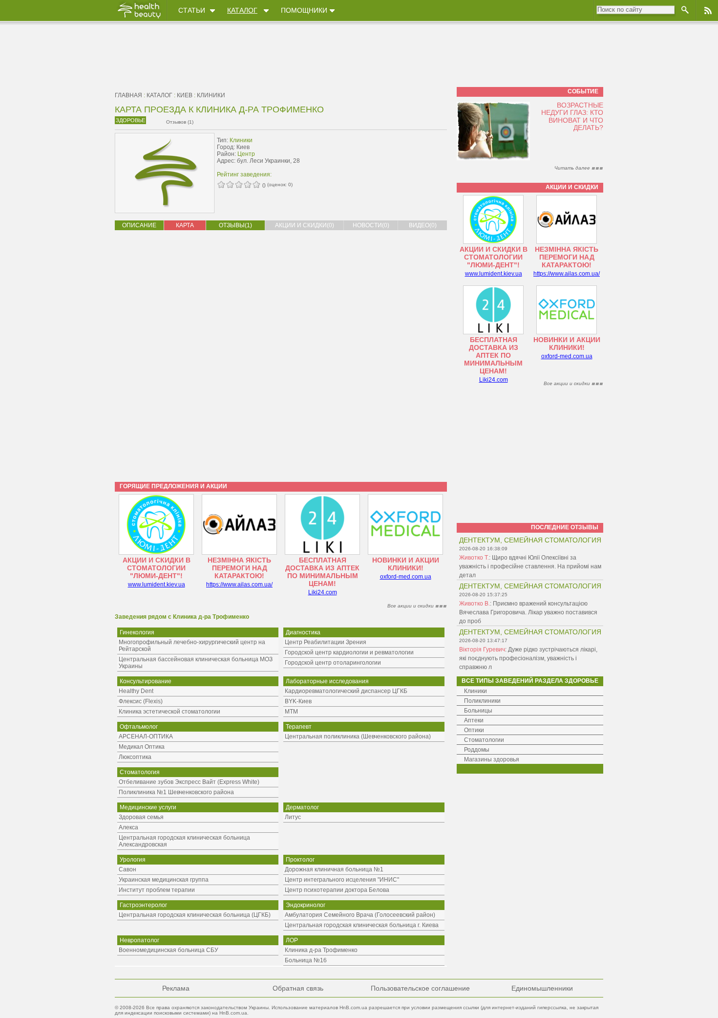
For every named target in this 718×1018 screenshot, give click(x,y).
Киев (184, 95)
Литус (293, 817)
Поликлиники (482, 700)
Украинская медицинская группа (164, 879)
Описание (139, 225)
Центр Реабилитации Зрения (325, 642)
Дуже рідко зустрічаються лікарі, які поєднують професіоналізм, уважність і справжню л (528, 658)
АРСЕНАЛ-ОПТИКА (146, 736)
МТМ (291, 711)
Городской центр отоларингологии (333, 662)
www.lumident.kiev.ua (156, 584)
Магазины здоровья (491, 759)
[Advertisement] (385, 155)
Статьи (191, 10)
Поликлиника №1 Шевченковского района (176, 792)
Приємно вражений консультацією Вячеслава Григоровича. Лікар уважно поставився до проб (528, 612)
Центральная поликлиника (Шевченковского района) (358, 736)
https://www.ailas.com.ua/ (239, 584)
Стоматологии (484, 739)
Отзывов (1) (179, 122)
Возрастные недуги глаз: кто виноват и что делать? (572, 116)
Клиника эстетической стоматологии (169, 711)
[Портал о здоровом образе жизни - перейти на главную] (139, 18)
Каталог (242, 10)
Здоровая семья (141, 817)
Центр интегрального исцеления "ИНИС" (342, 879)
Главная (128, 95)
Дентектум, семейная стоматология (530, 540)
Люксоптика (135, 757)
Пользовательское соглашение (420, 988)
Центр (246, 154)
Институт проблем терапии (157, 890)
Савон (127, 869)
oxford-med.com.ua (405, 576)
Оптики (474, 730)
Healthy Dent (136, 691)
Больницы (478, 710)
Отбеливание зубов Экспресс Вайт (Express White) (189, 782)
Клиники (211, 95)
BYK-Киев (298, 701)
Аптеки (474, 720)
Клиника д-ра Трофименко (321, 950)
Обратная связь (298, 988)
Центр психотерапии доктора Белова (337, 890)
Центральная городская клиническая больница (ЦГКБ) (195, 914)
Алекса (128, 827)
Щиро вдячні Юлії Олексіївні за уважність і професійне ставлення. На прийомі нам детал (530, 566)
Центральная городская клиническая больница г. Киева (362, 925)
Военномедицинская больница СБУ (168, 950)
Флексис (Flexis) (141, 701)
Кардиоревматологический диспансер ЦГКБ (346, 691)
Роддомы (476, 749)
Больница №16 (306, 960)
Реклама (176, 988)
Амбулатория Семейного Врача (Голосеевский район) (360, 914)
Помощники (304, 10)
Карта (185, 225)
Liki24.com (322, 592)
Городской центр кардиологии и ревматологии (349, 652)
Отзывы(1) (235, 225)
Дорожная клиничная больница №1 (334, 869)
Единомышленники (542, 988)
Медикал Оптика (142, 746)
